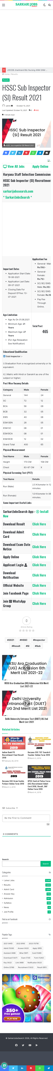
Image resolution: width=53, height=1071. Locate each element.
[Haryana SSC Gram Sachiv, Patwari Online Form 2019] (13, 771)
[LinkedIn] (19, 153)
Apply (37, 948)
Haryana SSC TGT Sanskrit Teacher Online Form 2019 (39, 753)
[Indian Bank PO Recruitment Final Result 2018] (13, 743)
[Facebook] (5, 153)
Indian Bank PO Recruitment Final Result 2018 (13, 755)
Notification (35, 963)
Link (20, 963)
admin (8, 106)
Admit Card (9, 889)
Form (39, 958)
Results (14, 74)
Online (9, 967)
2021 (11, 640)
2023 (34, 943)
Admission (8, 898)
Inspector (39, 640)
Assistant (10, 953)
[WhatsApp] (32, 153)
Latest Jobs (9, 880)
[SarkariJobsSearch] (26, 4)
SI (28, 646)
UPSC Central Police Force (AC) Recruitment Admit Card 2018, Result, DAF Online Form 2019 (39, 784)
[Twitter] (12, 153)
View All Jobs (15, 166)
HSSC (24, 640)
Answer (23, 948)
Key (8, 963)
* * (17, 197)
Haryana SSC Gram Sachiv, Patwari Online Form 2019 (13, 782)
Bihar (24, 953)
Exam (25, 958)
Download (10, 958)
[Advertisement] (26, 38)
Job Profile (8, 912)
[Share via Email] (46, 153)
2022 (20, 943)
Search (5, 859)
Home (7, 74)
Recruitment (25, 967)
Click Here (39, 524)
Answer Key (9, 894)
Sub (38, 646)
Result (16, 646)
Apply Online (40, 166)
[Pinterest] (25, 153)
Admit (9, 948)
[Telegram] (39, 153)
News (6, 907)
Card (36, 953)
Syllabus (7, 903)
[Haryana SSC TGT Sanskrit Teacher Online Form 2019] (39, 743)
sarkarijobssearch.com (18, 191)
